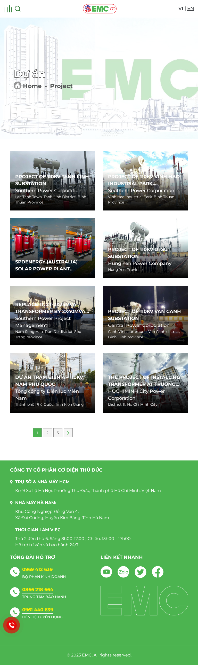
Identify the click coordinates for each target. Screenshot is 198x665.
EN (190, 8)
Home (32, 86)
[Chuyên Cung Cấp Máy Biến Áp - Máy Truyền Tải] (100, 8)
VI (180, 8)
